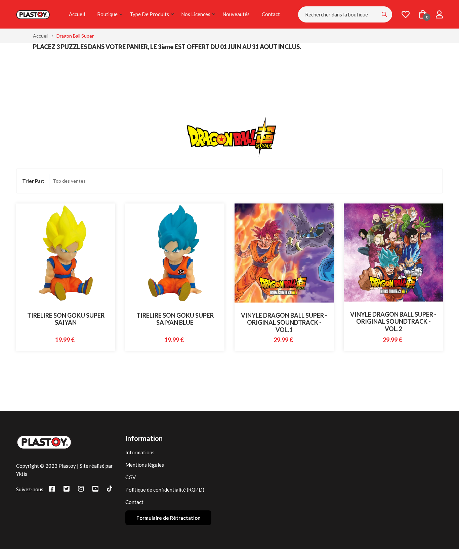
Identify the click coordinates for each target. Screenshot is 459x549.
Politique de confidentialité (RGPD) (164, 490)
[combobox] (345, 14)
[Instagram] (81, 489)
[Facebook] (52, 489)
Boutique (107, 14)
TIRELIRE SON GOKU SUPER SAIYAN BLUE (175, 319)
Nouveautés (236, 14)
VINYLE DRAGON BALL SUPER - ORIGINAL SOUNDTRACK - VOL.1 (284, 322)
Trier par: (33, 181)
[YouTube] (95, 489)
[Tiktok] (109, 489)
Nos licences (195, 14)
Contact (271, 14)
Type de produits (149, 14)
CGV (130, 477)
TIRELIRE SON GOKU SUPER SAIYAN (66, 319)
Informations (140, 452)
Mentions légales (144, 465)
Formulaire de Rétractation (168, 518)
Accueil (77, 14)
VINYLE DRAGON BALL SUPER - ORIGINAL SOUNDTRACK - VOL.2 (393, 321)
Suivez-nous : (31, 489)
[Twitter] (67, 489)
